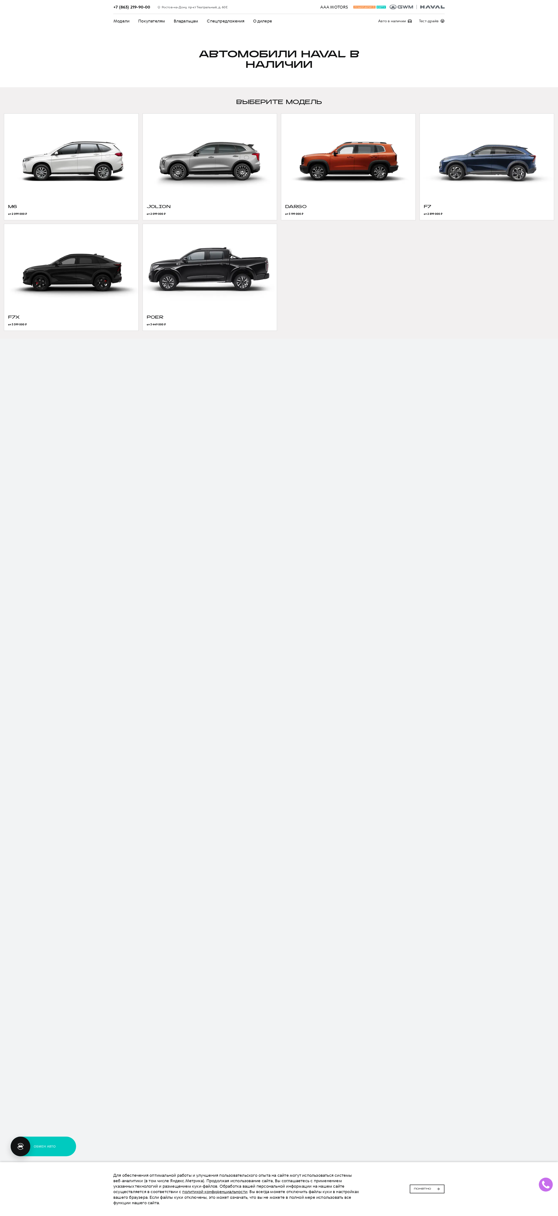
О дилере (262, 21)
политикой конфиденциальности (214, 1191)
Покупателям (151, 21)
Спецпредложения (225, 21)
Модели (121, 21)
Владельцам (186, 21)
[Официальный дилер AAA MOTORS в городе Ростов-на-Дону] (417, 7)
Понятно (422, 1189)
